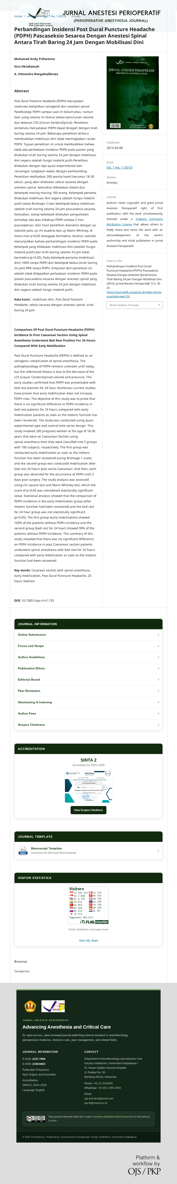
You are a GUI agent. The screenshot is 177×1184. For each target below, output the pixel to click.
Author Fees (88, 713)
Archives (32, 16)
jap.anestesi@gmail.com (98, 1098)
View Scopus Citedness (88, 810)
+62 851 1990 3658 (109, 1087)
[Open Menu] (14, 4)
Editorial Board (88, 679)
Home (18, 16)
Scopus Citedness (88, 724)
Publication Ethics (88, 668)
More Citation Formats (124, 305)
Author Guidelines (88, 657)
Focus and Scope (88, 646)
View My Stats (88, 940)
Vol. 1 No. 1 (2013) (54, 16)
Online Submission (88, 634)
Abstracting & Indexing (88, 702)
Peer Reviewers (88, 691)
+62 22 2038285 (103, 1083)
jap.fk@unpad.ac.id (95, 1103)
